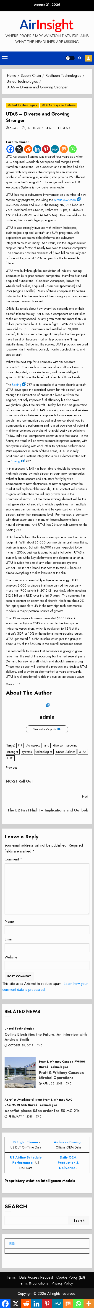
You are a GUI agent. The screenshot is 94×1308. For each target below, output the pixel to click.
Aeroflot (10, 1100)
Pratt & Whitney (54, 1100)
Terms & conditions (33, 1283)
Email (8, 939)
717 (20, 745)
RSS (12, 1243)
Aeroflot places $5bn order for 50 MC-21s (42, 1110)
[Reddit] (28, 149)
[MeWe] (55, 149)
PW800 (79, 1062)
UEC (24, 1105)
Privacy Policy (62, 1283)
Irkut (38, 1100)
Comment (13, 859)
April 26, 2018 (53, 1084)
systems (27, 751)
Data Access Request (36, 1277)
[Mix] (64, 149)
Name (9, 921)
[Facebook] (10, 149)
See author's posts (44, 729)
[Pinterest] (46, 149)
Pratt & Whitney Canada (56, 1062)
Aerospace (33, 745)
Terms (11, 1277)
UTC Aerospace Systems (59, 105)
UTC (10, 758)
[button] (5, 58)
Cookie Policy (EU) (70, 1277)
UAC (69, 1100)
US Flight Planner (24, 1142)
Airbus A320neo (65, 200)
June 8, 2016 (34, 128)
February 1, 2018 (20, 1117)
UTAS (82, 751)
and (46, 745)
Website (11, 957)
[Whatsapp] (73, 149)
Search (16, 1206)
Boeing (16, 384)
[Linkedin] (37, 149)
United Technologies (22, 105)
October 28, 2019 (21, 1046)
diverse (58, 745)
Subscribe (88, 58)
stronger (12, 751)
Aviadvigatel (25, 1100)
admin (14, 128)
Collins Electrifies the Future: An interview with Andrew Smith (46, 1037)
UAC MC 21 (12, 1105)
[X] (19, 149)
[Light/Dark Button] (70, 58)
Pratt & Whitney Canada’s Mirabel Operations (61, 1075)
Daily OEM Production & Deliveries (68, 1162)
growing (72, 745)
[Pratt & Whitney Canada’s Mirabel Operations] (20, 1072)
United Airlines (65, 751)
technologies (44, 751)
